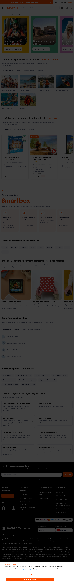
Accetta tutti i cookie (30, 579)
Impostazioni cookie (30, 575)
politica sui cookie (26, 570)
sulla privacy (35, 570)
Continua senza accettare (10, 564)
